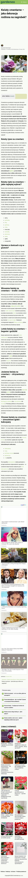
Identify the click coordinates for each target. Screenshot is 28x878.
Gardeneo (4, 679)
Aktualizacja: (19, 49)
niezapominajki (11, 320)
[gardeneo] (8, 2)
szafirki (18, 306)
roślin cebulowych (10, 310)
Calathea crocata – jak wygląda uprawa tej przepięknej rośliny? (20, 767)
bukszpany (7, 448)
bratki (14, 313)
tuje (6, 451)
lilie (6, 222)
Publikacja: (7, 49)
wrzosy (3, 403)
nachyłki (7, 231)
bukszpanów (11, 462)
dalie (6, 236)
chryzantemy (17, 401)
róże (6, 227)
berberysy (7, 455)
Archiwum (13, 871)
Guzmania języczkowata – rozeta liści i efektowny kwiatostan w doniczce (5, 859)
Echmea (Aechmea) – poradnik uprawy (7, 836)
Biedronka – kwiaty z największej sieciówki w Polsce (7, 745)
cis (5, 458)
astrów (8, 392)
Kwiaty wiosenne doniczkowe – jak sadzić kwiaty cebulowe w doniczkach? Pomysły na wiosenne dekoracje (7, 769)
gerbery (7, 225)
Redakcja (8, 871)
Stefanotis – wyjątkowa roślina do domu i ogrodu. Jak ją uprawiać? (21, 746)
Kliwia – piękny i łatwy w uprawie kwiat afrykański (7, 816)
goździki (7, 220)
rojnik (10, 356)
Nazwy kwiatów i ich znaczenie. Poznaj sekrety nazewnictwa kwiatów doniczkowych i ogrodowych (21, 859)
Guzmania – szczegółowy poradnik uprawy (19, 837)
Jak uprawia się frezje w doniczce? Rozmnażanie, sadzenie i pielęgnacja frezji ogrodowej (6, 794)
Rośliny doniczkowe (11, 679)
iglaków (12, 171)
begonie (8, 360)
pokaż (12, 96)
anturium (7, 234)
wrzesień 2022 (9, 676)
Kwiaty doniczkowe (21, 679)
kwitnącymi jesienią (6, 401)
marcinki (24, 389)
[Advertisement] (14, 32)
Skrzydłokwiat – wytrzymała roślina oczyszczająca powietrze (20, 817)
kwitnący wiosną (9, 453)
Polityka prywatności (21, 871)
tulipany (13, 306)
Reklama (3, 871)
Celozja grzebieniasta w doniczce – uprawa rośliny (20, 793)
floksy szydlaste (18, 322)
